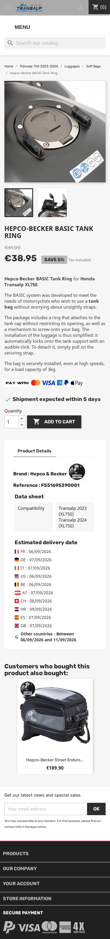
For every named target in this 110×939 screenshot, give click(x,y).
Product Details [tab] (34, 451)
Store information (27, 898)
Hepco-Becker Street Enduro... (55, 759)
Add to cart (54, 421)
